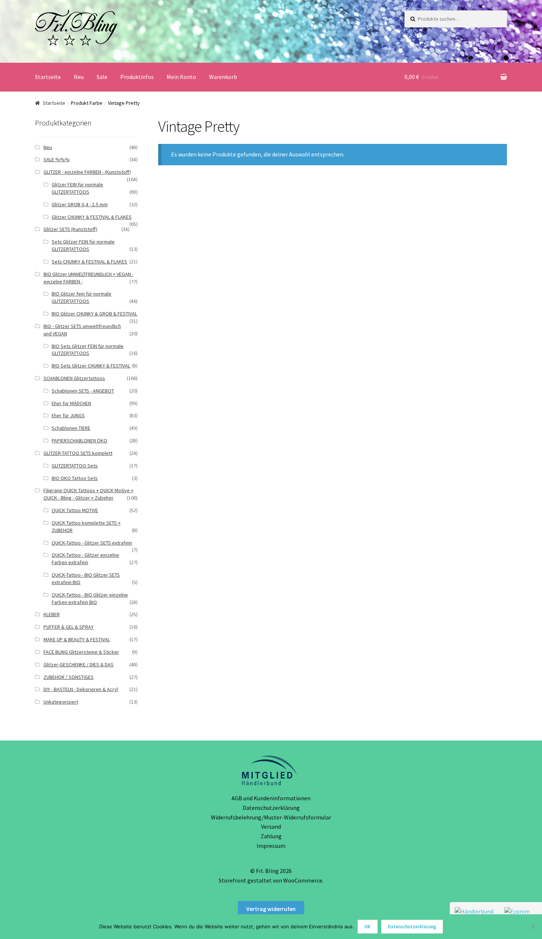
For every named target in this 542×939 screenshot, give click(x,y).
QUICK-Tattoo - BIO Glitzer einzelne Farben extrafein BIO (90, 598)
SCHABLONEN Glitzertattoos (74, 378)
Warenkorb (223, 76)
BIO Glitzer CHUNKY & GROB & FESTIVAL (94, 313)
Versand (271, 826)
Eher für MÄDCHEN (71, 403)
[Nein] (532, 926)
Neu (79, 76)
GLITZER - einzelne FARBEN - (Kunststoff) (87, 172)
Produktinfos (137, 76)
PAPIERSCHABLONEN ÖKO (79, 440)
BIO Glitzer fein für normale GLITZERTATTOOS (81, 297)
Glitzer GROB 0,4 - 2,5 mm (80, 204)
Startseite (48, 76)
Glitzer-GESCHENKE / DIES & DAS (79, 664)
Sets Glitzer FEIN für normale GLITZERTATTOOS (83, 245)
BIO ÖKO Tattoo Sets (75, 478)
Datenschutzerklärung (271, 807)
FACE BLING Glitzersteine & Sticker (81, 652)
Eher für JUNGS (68, 415)
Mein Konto (181, 76)
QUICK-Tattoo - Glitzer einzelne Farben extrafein (85, 559)
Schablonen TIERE (71, 428)
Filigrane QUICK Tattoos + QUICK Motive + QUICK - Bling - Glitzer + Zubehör (88, 494)
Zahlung (271, 836)
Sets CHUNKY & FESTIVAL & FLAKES (89, 261)
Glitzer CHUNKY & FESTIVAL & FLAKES (92, 217)
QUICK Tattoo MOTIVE (75, 510)
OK (367, 927)
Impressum (271, 845)
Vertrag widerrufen (271, 908)
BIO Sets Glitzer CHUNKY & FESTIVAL (91, 365)
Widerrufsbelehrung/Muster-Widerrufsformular (271, 817)
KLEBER (52, 614)
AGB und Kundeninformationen (271, 798)
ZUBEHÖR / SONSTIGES (69, 677)
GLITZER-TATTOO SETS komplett (78, 453)
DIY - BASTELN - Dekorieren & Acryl (81, 689)
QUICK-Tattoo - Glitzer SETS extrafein (92, 542)
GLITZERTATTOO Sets (75, 465)
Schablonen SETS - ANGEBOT (83, 390)
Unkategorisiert (61, 701)
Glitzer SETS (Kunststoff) (70, 229)
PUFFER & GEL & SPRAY (69, 627)
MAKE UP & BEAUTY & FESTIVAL (77, 639)
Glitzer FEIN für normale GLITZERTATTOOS (77, 188)
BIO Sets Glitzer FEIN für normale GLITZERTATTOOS (88, 350)
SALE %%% (57, 159)
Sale (102, 76)
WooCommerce (302, 880)
